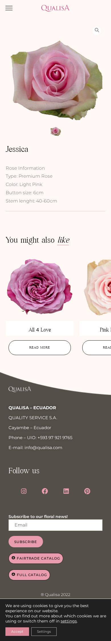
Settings (44, 631)
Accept (17, 631)
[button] (9, 8)
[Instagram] (23, 491)
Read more (39, 347)
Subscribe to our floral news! (38, 516)
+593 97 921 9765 (55, 437)
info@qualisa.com (43, 447)
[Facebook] (45, 491)
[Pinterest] (87, 491)
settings (69, 621)
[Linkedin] (66, 491)
